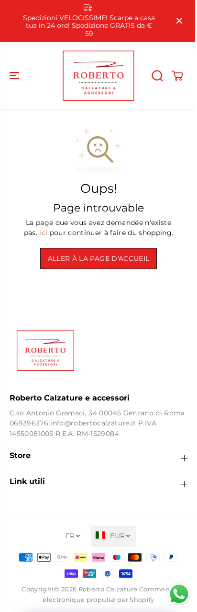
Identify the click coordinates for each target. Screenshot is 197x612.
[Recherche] (157, 76)
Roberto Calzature (108, 589)
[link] (98, 351)
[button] (15, 75)
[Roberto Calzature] (98, 75)
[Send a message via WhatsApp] (174, 594)
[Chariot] (177, 76)
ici (43, 232)
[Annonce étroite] (179, 20)
